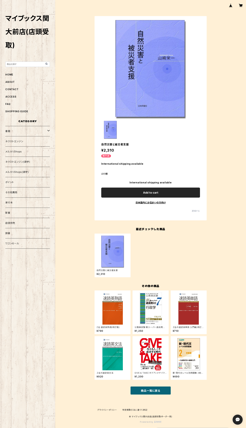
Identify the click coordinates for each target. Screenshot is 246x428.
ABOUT (10, 81)
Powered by (147, 422)
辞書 (7, 233)
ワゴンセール (12, 243)
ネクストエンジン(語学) (17, 161)
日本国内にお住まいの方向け (151, 202)
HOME (9, 74)
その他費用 (11, 192)
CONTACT (12, 89)
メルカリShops (13, 151)
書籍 (7, 131)
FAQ (7, 104)
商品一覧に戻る (150, 390)
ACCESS (10, 96)
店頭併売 (10, 223)
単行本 (9, 202)
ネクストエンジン (14, 141)
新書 (7, 212)
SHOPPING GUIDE (16, 111)
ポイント (9, 182)
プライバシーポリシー (107, 410)
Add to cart (150, 192)
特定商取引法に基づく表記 (134, 410)
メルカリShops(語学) (17, 171)
